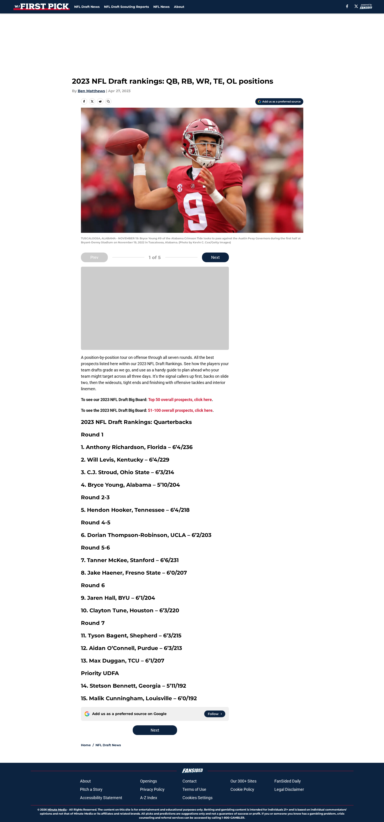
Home (86, 745)
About (179, 7)
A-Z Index (148, 797)
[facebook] (347, 6)
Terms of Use (194, 789)
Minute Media (57, 809)
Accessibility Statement (101, 797)
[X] (356, 6)
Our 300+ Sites (243, 781)
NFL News (161, 7)
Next (215, 257)
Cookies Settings (197, 797)
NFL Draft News (87, 7)
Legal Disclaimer (289, 789)
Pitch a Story (91, 789)
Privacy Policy (152, 789)
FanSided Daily (287, 781)
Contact (189, 781)
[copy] (108, 101)
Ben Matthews (91, 91)
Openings (148, 781)
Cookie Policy (242, 789)
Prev (94, 257)
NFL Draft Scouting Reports (126, 7)
